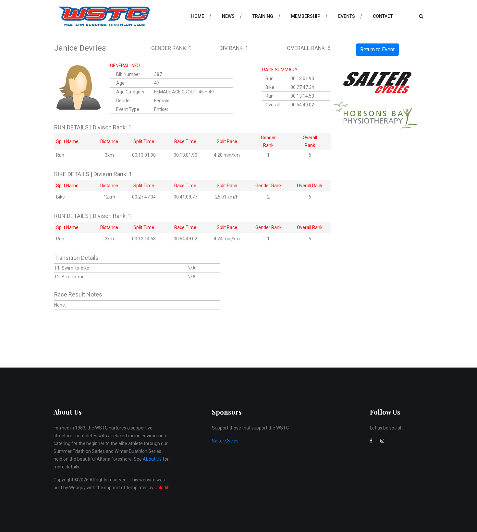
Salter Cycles (225, 440)
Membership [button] (305, 16)
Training (262, 16)
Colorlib (162, 487)
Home (197, 16)
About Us (152, 459)
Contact (383, 16)
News (228, 16)
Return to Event (377, 49)
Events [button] (346, 16)
